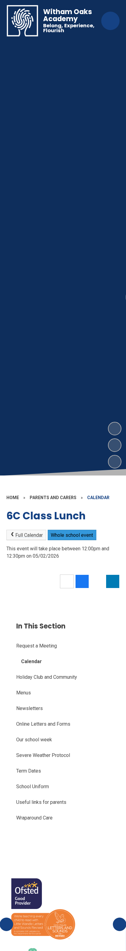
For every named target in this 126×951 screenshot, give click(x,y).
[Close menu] (110, 21)
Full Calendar (29, 535)
